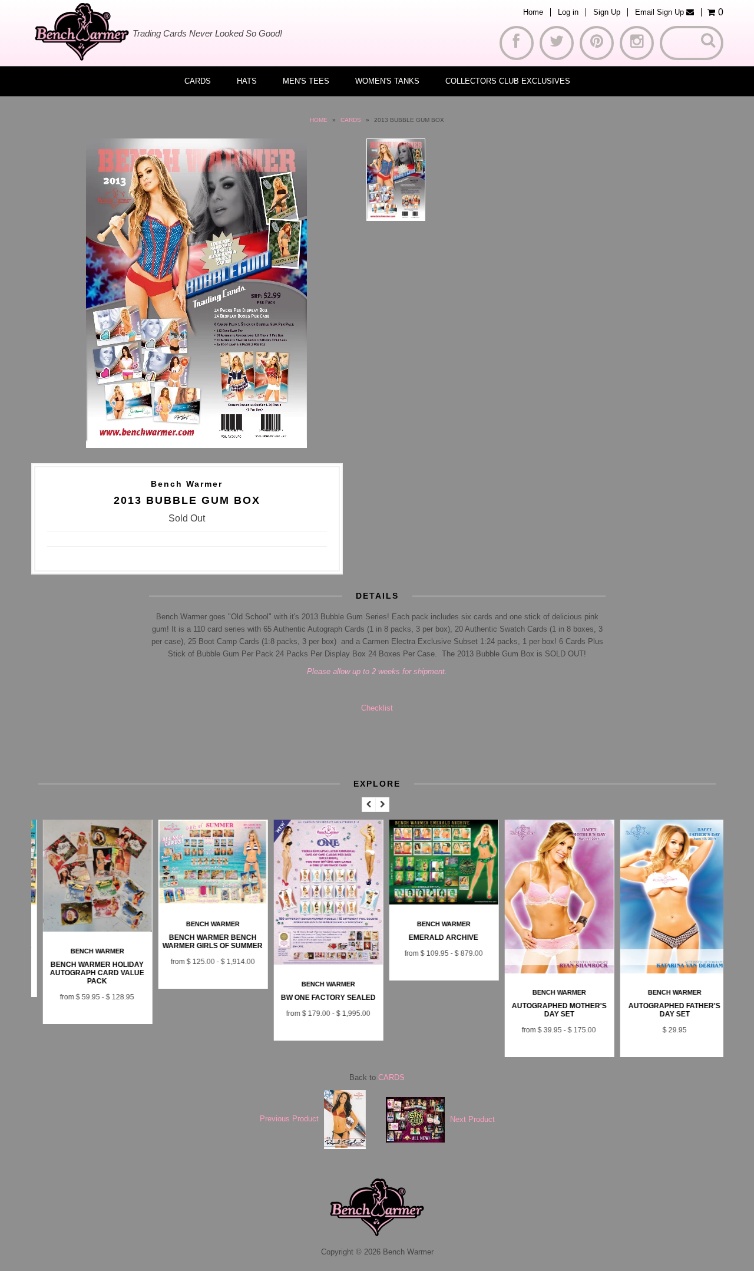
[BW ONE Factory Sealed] (320, 962)
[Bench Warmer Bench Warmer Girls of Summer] (204, 901)
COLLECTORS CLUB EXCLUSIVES (507, 81)
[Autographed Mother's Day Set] (551, 970)
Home (533, 12)
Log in (568, 12)
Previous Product (289, 1118)
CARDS (197, 81)
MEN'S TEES (306, 81)
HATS (247, 81)
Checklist (377, 708)
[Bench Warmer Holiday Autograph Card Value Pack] (89, 929)
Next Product (472, 1118)
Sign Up (606, 12)
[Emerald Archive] (435, 901)
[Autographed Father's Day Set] (666, 970)
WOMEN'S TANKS (387, 81)
